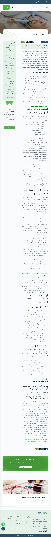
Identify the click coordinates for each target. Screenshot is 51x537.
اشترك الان (9, 127)
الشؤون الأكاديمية (18, 522)
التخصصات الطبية (17, 516)
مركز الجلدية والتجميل (32, 273)
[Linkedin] (40, 531)
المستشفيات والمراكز (26, 516)
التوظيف (45, 1)
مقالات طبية (11, 97)
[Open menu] (12, 7)
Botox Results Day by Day (34, 441)
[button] (33, 42)
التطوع (37, 1)
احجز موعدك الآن (35, 433)
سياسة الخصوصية (27, 523)
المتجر (30, 1)
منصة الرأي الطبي (17, 518)
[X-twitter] (46, 531)
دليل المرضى (17, 520)
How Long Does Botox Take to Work (33, 439)
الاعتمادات (27, 521)
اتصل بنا (23, 1)
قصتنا (27, 519)
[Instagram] (44, 531)
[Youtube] (42, 531)
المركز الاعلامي (26, 517)
